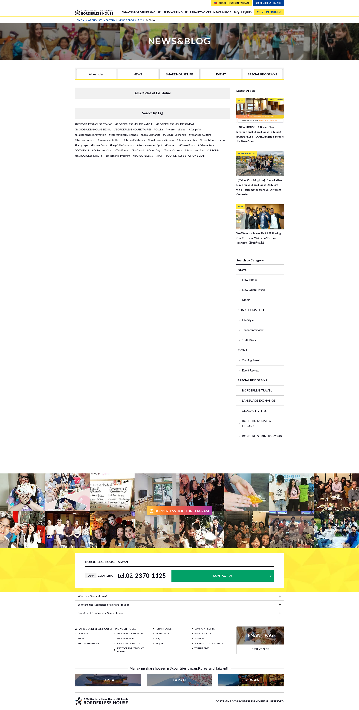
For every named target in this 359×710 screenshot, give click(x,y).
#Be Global (137, 150)
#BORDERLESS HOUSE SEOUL (93, 129)
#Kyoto (170, 129)
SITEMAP (199, 638)
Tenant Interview (252, 330)
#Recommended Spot (149, 145)
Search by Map (125, 638)
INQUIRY (246, 12)
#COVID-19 (82, 150)
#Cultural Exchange (174, 134)
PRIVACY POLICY (202, 633)
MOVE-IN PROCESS (269, 11)
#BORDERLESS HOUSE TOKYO (93, 124)
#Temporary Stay (187, 139)
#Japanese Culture (200, 134)
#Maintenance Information (90, 134)
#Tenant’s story (172, 150)
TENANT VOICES (200, 12)
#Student (171, 145)
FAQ (236, 12)
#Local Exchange (150, 134)
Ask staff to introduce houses (130, 650)
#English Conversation (213, 139)
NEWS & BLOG (222, 12)
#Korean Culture (84, 139)
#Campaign (195, 129)
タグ (139, 20)
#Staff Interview (194, 150)
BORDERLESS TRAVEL (257, 390)
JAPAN (179, 680)
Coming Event (251, 360)
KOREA (108, 680)
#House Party (99, 145)
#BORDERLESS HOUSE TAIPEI (132, 129)
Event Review (250, 370)
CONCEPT (83, 633)
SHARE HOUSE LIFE (179, 74)
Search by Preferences (130, 633)
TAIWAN (251, 680)
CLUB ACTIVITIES (254, 410)
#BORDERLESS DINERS (89, 155)
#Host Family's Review (161, 139)
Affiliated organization (208, 643)
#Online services (102, 150)
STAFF (81, 638)
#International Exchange (123, 134)
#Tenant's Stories (134, 139)
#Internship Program (118, 155)
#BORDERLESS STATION (148, 155)
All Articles (96, 74)
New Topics (249, 279)
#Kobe (181, 129)
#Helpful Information (122, 145)
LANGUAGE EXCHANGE (258, 400)
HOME (78, 20)
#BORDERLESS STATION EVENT (186, 155)
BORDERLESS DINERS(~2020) (262, 436)
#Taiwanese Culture (109, 139)
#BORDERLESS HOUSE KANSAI (134, 124)
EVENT (221, 74)
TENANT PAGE (201, 648)
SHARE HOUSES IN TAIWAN (100, 20)
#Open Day (153, 150)
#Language (81, 145)
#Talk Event (121, 150)
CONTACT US (222, 575)
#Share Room (187, 145)
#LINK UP (213, 150)
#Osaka (158, 129)
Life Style (248, 320)
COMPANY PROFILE (204, 628)
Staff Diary (249, 340)
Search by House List (129, 643)
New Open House (253, 289)
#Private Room (206, 145)
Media (246, 299)
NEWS (138, 74)
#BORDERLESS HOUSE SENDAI (175, 124)
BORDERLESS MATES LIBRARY (256, 423)
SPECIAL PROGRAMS (262, 74)
